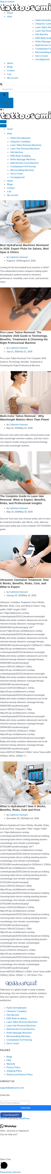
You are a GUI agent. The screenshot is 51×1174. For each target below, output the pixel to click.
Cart (9, 74)
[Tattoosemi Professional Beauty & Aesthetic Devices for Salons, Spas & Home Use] (25, 7)
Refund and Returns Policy (20, 1074)
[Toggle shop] (45, 133)
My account (12, 78)
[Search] (1, 85)
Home (10, 13)
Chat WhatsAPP (11, 1115)
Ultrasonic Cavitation (20, 141)
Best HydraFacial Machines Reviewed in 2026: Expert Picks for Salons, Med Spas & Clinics (24, 249)
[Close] (6, 103)
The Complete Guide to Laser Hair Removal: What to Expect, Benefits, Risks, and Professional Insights (23, 500)
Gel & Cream (41, 56)
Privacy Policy (13, 1067)
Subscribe (25, 1108)
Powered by (10, 1172)
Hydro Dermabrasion (20, 138)
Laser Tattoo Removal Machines (25, 145)
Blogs (10, 67)
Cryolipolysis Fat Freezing (23, 166)
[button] (25, 1164)
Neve (2, 1118)
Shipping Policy (14, 1071)
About (10, 63)
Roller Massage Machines (22, 159)
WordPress (24, 1118)
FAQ (9, 1060)
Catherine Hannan (18, 257)
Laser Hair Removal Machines (25, 148)
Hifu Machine (41, 34)
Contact (11, 70)
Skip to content (7, 2)
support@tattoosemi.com (12, 1088)
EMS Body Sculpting (20, 156)
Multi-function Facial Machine (24, 163)
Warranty (11, 1064)
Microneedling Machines (22, 170)
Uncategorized (42, 59)
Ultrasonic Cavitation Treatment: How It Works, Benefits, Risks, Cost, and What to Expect (24, 583)
